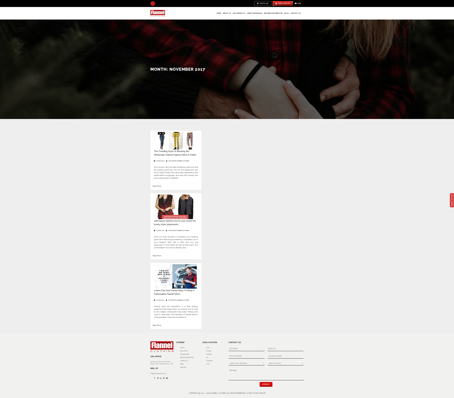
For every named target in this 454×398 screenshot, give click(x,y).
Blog (286, 13)
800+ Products (239, 13)
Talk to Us (452, 200)
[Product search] (152, 3)
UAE (207, 364)
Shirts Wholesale (254, 13)
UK (207, 357)
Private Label (184, 354)
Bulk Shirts (184, 351)
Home (219, 13)
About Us (227, 13)
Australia (209, 361)
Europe (208, 351)
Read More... (157, 186)
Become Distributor (187, 357)
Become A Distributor (273, 13)
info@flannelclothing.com (158, 373)
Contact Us (296, 13)
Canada (209, 354)
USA (207, 348)
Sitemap (183, 367)
